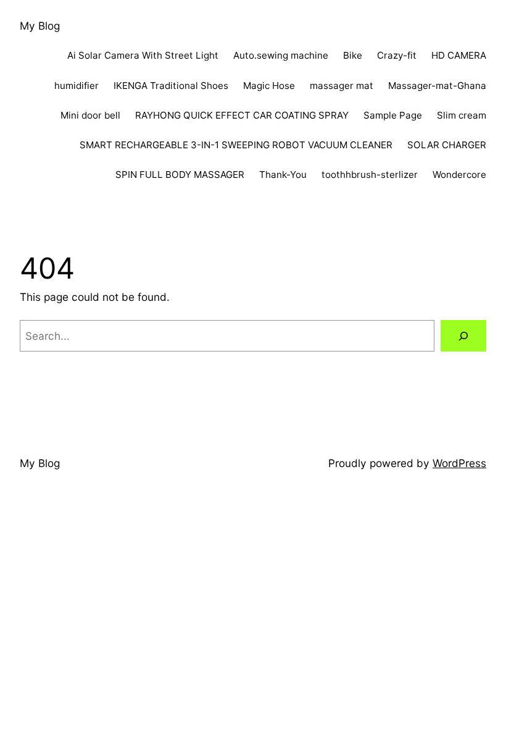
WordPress (459, 463)
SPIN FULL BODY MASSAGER (179, 174)
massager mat (341, 85)
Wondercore (459, 174)
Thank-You (283, 174)
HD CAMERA (458, 55)
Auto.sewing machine (280, 55)
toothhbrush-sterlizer (369, 174)
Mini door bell (90, 115)
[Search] (463, 336)
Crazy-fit (397, 55)
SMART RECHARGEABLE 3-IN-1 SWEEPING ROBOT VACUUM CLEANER (236, 145)
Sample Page (392, 115)
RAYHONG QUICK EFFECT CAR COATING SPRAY (242, 115)
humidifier (76, 85)
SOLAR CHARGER (446, 145)
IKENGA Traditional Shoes (171, 85)
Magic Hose (269, 85)
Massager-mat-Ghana (437, 85)
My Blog (40, 25)
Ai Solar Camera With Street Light (142, 55)
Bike (352, 55)
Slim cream (461, 115)
